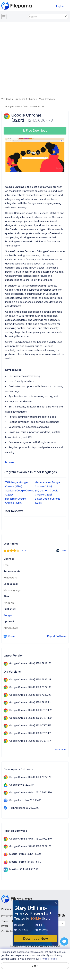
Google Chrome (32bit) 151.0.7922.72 (30, 702)
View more (60, 749)
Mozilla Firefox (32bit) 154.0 (25, 853)
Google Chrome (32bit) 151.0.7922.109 (30, 687)
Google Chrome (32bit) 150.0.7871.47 (30, 740)
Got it (35, 965)
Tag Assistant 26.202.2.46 (24, 807)
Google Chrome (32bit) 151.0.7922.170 (30, 663)
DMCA (4, 926)
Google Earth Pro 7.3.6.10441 (25, 800)
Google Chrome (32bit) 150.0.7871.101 (30, 733)
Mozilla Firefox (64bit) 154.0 (25, 861)
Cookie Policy (9, 931)
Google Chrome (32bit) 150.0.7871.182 (30, 710)
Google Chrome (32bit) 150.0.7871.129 (30, 717)
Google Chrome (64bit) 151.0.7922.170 (30, 792)
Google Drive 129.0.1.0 (21, 784)
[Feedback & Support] (64, 941)
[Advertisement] (35, 60)
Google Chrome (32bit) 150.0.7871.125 (30, 725)
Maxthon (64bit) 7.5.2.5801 (24, 869)
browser (9, 462)
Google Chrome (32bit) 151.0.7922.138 (30, 679)
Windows (6, 99)
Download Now (35, 939)
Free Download (36, 130)
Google (8, 615)
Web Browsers (47, 99)
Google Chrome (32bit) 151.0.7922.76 (30, 694)
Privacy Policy (9, 916)
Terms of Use (8, 921)
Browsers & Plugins (25, 99)
